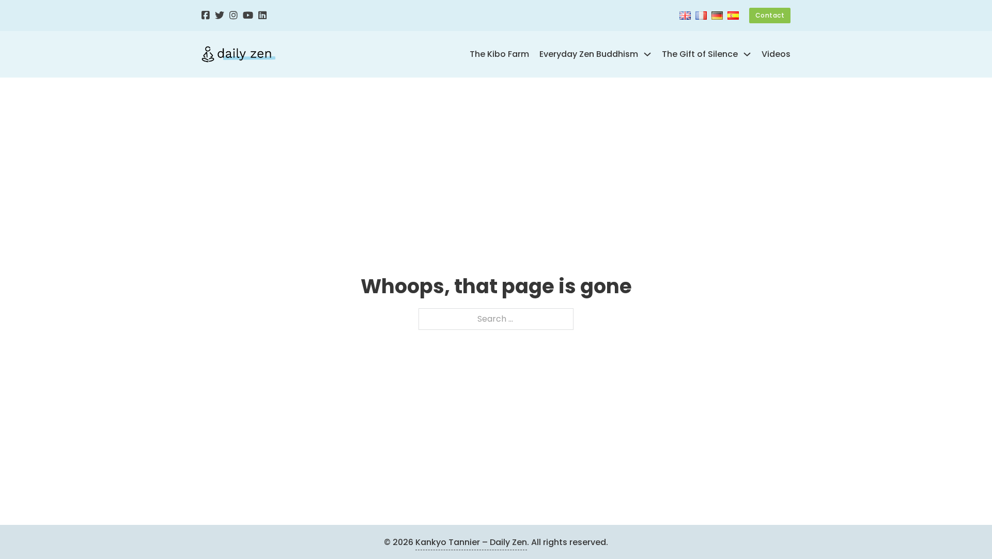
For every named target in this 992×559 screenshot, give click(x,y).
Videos (776, 54)
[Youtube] (248, 16)
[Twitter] (219, 16)
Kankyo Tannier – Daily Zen (471, 542)
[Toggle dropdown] (647, 54)
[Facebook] (206, 16)
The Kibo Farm (499, 54)
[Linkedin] (262, 16)
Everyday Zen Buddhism (588, 54)
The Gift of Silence (700, 54)
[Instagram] (233, 16)
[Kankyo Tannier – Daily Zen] (238, 54)
